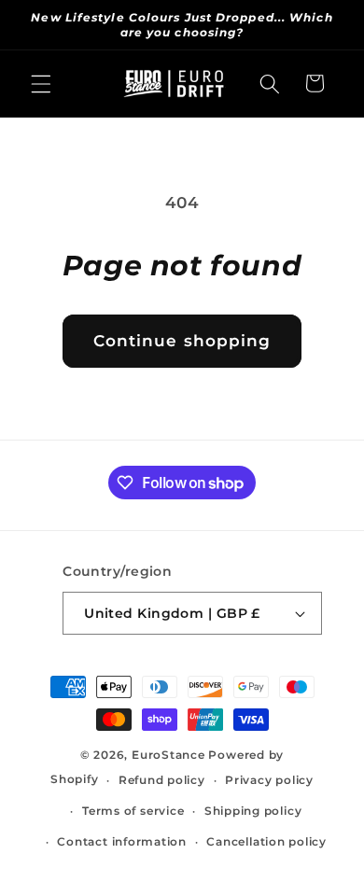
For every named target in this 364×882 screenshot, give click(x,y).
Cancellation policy (266, 841)
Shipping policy (253, 811)
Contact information (122, 841)
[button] (41, 83)
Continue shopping (182, 340)
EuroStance (168, 755)
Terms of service (133, 811)
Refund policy (162, 780)
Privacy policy (269, 780)
